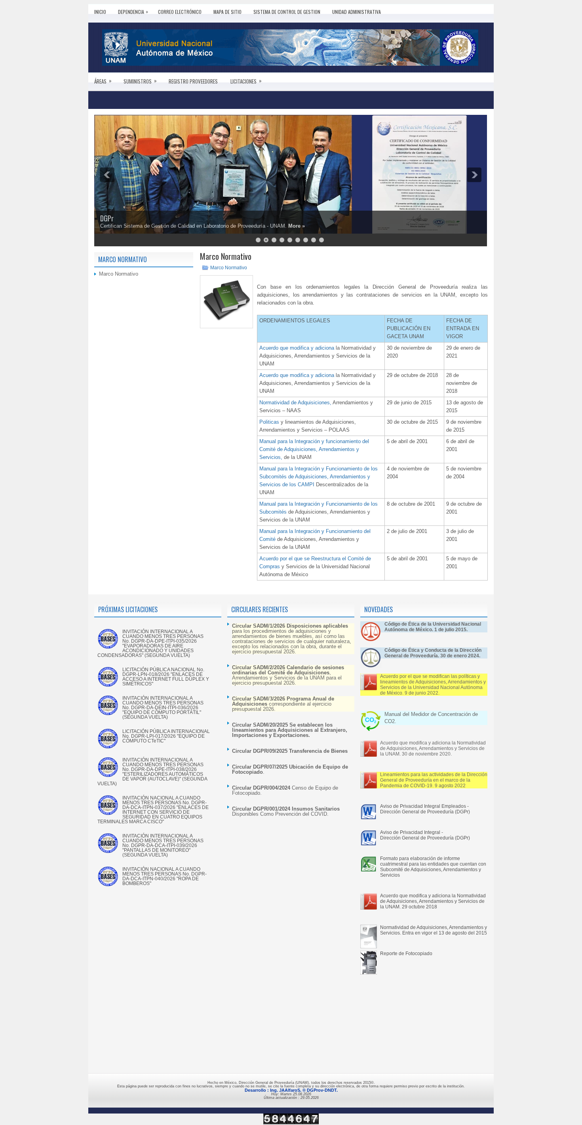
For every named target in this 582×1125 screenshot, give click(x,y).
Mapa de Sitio (227, 11)
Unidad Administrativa (356, 11)
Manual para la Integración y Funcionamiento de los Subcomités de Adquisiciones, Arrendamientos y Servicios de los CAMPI (318, 476)
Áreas (103, 80)
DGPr (107, 218)
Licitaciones (246, 80)
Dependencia (133, 11)
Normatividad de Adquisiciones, (296, 402)
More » (296, 226)
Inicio (100, 11)
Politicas (270, 422)
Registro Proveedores (193, 81)
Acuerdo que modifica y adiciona (296, 348)
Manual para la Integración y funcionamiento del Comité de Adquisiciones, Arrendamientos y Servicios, (314, 449)
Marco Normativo (228, 267)
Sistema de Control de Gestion (286, 11)
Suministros (140, 80)
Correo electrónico (180, 11)
